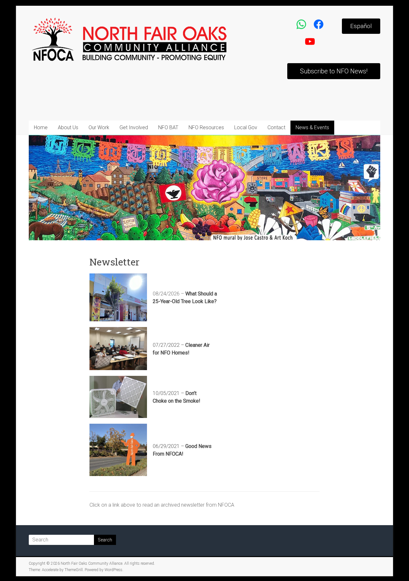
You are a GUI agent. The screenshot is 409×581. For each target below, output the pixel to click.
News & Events (312, 127)
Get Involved (134, 127)
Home (41, 127)
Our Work (99, 127)
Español (361, 26)
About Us (68, 127)
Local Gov (245, 127)
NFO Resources (206, 127)
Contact (276, 127)
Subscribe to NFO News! (333, 71)
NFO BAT (168, 127)
